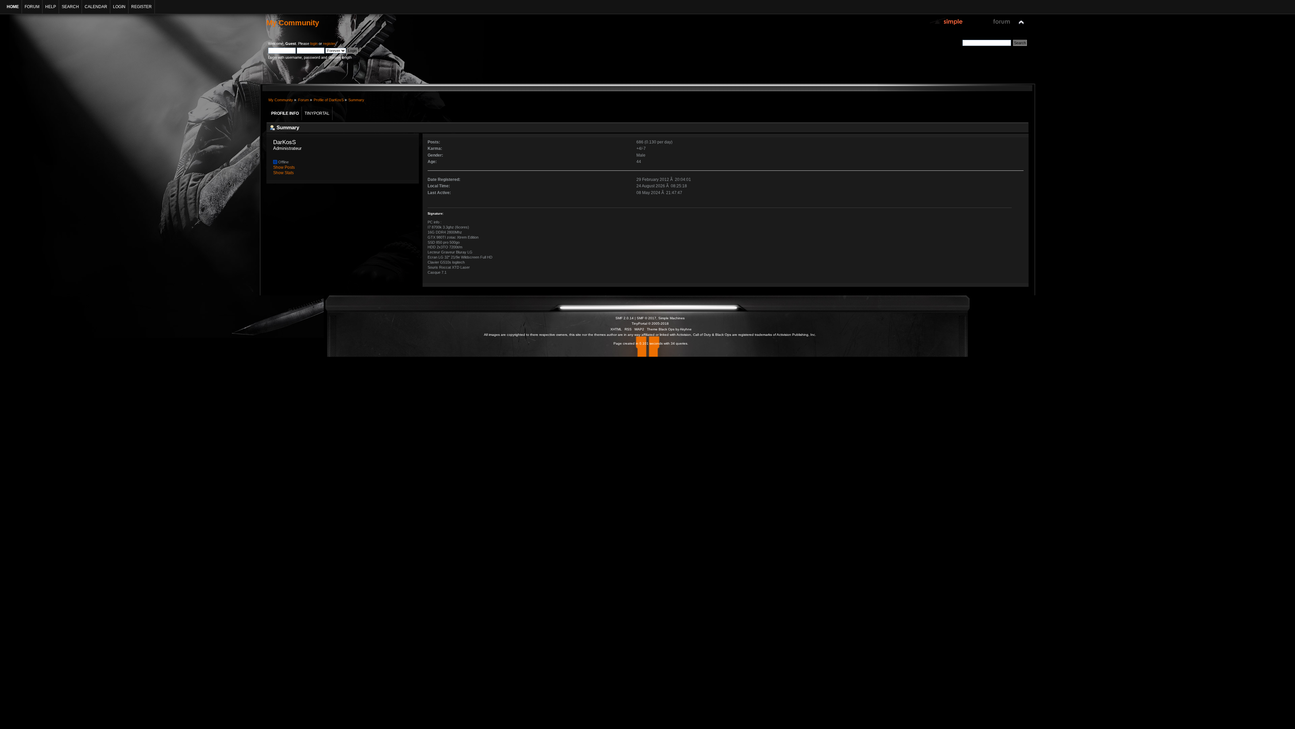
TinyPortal (639, 323)
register (329, 44)
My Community (292, 23)
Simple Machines (671, 318)
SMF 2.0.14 (624, 318)
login (314, 44)
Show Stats (283, 172)
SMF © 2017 (646, 318)
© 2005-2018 (658, 323)
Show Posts (284, 167)
